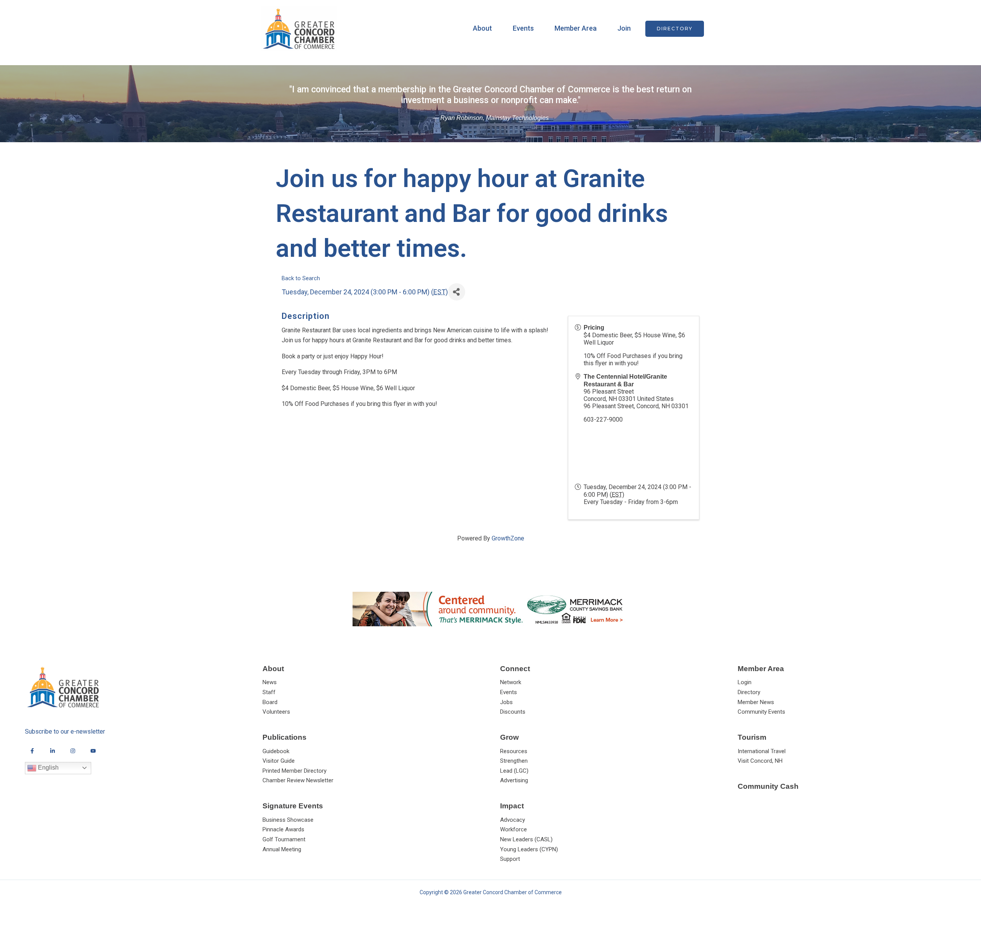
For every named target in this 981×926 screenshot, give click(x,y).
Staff (269, 692)
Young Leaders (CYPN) (529, 849)
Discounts (512, 711)
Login (744, 682)
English (47, 767)
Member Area (575, 28)
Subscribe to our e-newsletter (65, 731)
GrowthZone (508, 538)
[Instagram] (73, 751)
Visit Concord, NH (760, 760)
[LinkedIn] (52, 751)
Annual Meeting (281, 849)
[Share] (456, 291)
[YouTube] (93, 751)
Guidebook (275, 751)
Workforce (513, 829)
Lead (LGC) (514, 770)
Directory (749, 692)
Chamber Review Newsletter (297, 780)
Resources (513, 751)
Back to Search (301, 278)
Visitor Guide (278, 760)
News (269, 682)
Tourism (752, 737)
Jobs (506, 702)
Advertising (514, 780)
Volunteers (276, 711)
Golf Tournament (283, 839)
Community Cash (768, 786)
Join (624, 28)
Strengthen (514, 760)
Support (510, 858)
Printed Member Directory (294, 770)
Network (510, 682)
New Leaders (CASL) (526, 839)
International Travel (762, 751)
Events (523, 28)
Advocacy (512, 819)
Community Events (761, 711)
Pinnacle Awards (283, 829)
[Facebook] (32, 751)
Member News (756, 702)
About (482, 28)
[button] (674, 29)
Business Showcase (287, 819)
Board (269, 702)
